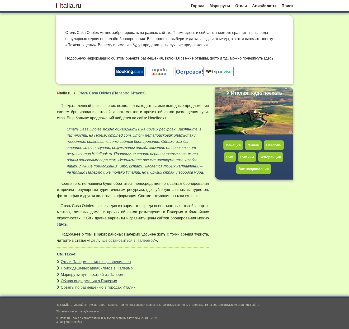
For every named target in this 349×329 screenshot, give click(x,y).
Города (197, 6)
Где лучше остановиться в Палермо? (122, 240)
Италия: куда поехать (256, 93)
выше (196, 196)
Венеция (233, 145)
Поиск (287, 6)
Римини (247, 157)
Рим (229, 157)
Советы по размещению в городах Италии (98, 287)
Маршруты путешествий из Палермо (93, 275)
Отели (241, 6)
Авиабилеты (264, 6)
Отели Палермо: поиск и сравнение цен (96, 262)
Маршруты (220, 6)
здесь (62, 224)
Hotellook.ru (158, 118)
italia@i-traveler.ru (90, 311)
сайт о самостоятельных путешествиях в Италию (106, 318)
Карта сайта (74, 322)
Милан (253, 145)
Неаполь (273, 145)
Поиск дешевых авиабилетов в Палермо (97, 268)
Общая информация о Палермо (89, 281)
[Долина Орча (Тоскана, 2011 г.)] (291, 132)
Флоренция (271, 157)
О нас (59, 322)
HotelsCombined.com (112, 135)
